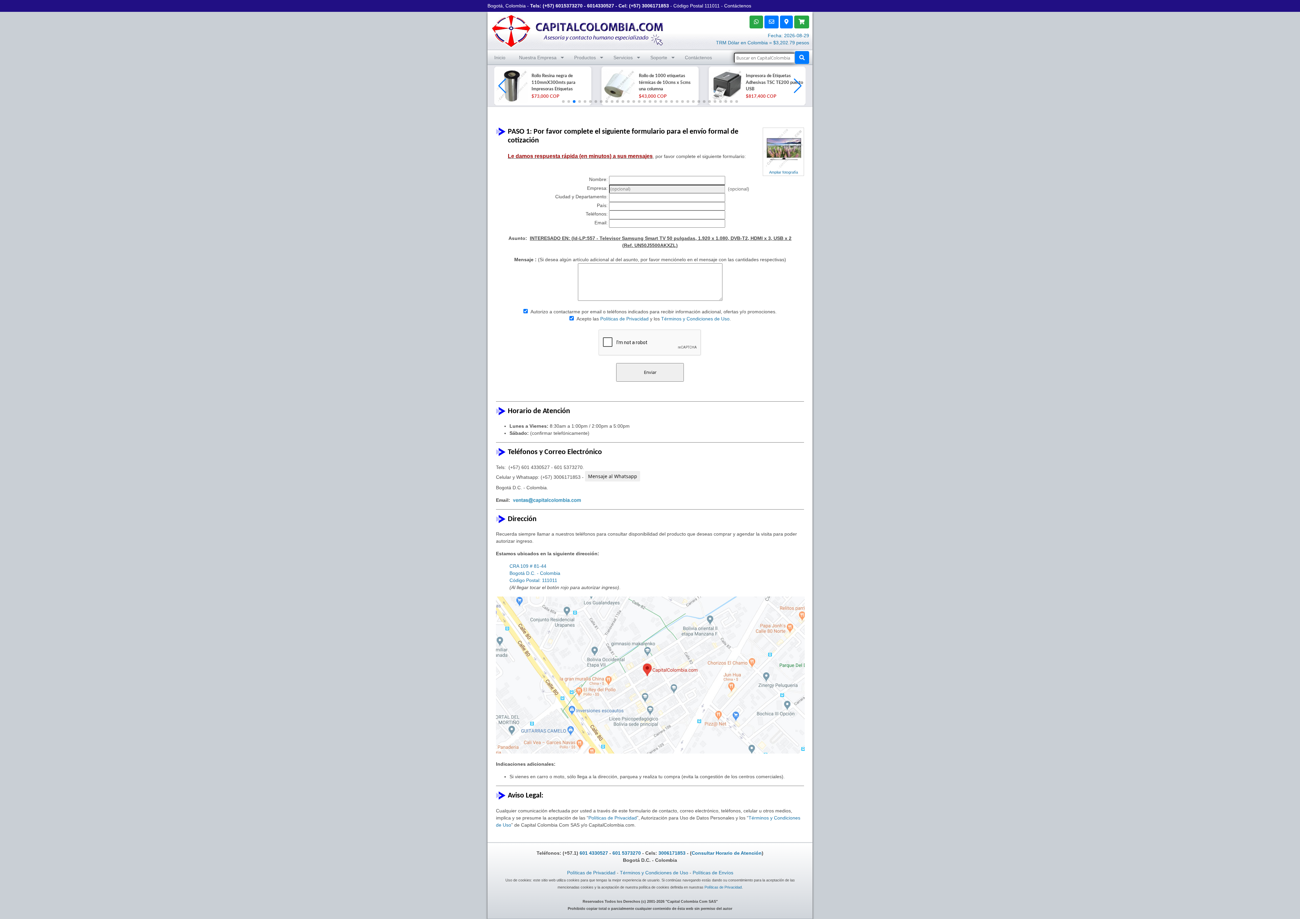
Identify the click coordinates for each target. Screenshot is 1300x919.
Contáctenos (737, 5)
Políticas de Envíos (713, 872)
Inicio (499, 57)
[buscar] (802, 57)
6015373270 (569, 5)
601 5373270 (626, 853)
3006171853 (655, 5)
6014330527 (600, 5)
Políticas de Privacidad (624, 318)
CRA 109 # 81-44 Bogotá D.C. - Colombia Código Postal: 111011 (535, 573)
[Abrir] (511, 86)
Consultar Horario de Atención (727, 853)
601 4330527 (594, 853)
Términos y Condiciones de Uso (695, 318)
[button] (797, 86)
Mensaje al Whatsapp (612, 476)
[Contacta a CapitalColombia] (578, 30)
